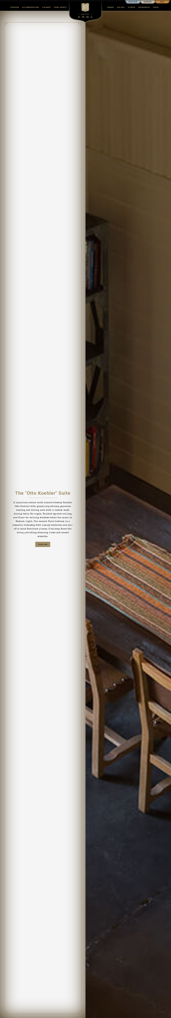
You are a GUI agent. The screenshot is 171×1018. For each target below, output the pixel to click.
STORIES (131, 7)
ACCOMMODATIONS (30, 7)
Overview (14, 7)
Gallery (121, 7)
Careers (147, 2)
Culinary (46, 7)
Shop (162, 2)
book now (132, 2)
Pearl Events (60, 7)
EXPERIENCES (144, 7)
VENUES (110, 7)
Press (155, 7)
